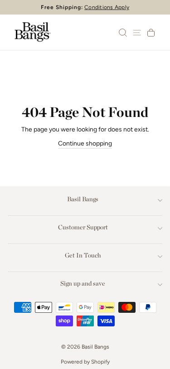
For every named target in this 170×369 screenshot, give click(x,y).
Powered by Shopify (85, 362)
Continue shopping (85, 143)
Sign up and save (82, 283)
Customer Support (83, 227)
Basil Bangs (82, 199)
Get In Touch (83, 255)
